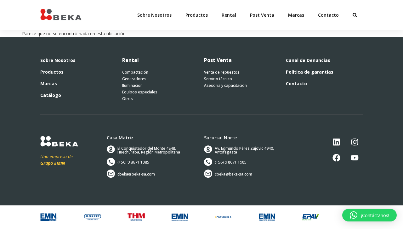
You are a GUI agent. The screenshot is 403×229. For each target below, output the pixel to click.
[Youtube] (355, 158)
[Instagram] (355, 142)
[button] (196, 15)
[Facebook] (336, 158)
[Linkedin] (336, 142)
